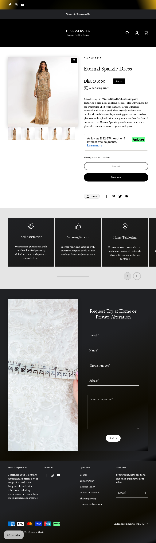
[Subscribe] (145, 493)
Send (112, 438)
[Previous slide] (127, 276)
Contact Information (91, 504)
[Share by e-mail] (126, 196)
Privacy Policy (87, 481)
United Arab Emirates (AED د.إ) (129, 523)
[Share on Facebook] (106, 196)
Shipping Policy (88, 498)
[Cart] (146, 33)
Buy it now (116, 177)
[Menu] (10, 33)
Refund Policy (87, 486)
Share (94, 196)
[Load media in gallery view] (14, 133)
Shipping (88, 157)
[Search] (127, 33)
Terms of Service (89, 492)
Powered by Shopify (36, 532)
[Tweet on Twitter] (120, 196)
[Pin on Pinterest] (113, 196)
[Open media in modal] (74, 60)
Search (83, 474)
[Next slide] (137, 276)
